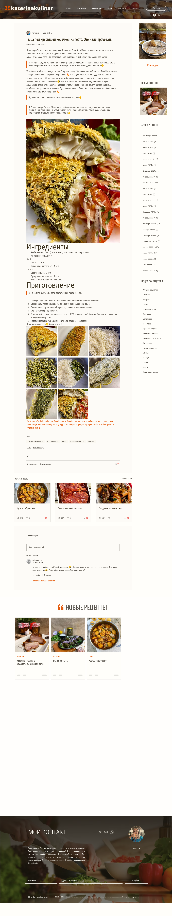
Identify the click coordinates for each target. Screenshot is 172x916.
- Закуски (146, 299)
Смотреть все (127, 478)
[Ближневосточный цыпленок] (73, 493)
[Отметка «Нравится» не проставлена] (34, 575)
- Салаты (146, 295)
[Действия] (118, 561)
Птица (91, 656)
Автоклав (20, 656)
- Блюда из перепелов (151, 338)
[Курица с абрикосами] (32, 493)
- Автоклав (147, 343)
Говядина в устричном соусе (111, 508)
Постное (128, 720)
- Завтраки (146, 314)
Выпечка (92, 720)
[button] (156, 8)
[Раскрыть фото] (41, 341)
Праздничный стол (77, 441)
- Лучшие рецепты (150, 290)
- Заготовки (147, 319)
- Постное (146, 324)
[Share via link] (27, 456)
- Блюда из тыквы (150, 333)
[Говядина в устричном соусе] (114, 493)
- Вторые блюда (149, 309)
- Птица (145, 358)
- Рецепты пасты (149, 348)
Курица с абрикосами (26, 508)
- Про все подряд (149, 328)
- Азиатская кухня (150, 372)
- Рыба (145, 362)
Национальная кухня (35, 441)
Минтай (91, 441)
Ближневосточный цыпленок (70, 508)
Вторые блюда (52, 441)
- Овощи (145, 353)
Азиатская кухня (23, 720)
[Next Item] (162, 101)
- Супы (145, 304)
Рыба (64, 441)
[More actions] (118, 32)
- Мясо (145, 367)
